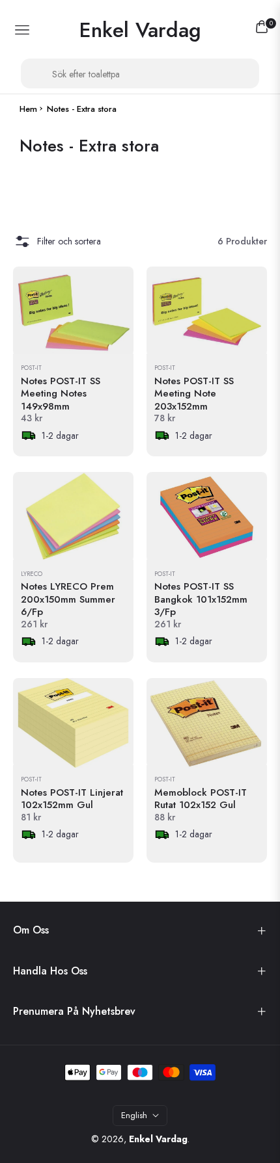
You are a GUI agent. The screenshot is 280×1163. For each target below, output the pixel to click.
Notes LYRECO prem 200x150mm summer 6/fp (68, 600)
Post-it (31, 368)
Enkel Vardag (158, 1138)
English (134, 1115)
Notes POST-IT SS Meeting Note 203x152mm (194, 394)
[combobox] (140, 73)
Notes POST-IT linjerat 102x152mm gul (72, 799)
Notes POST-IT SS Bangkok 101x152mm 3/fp (200, 600)
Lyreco (31, 574)
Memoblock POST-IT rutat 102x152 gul (200, 799)
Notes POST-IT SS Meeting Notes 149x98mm (60, 394)
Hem (28, 109)
